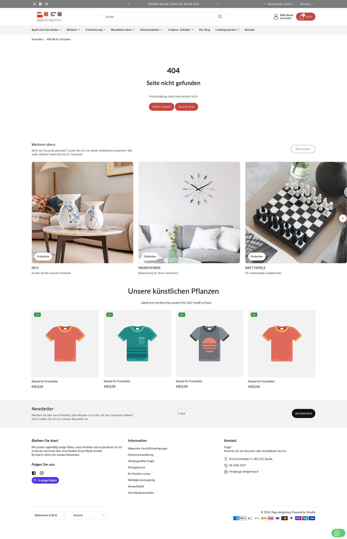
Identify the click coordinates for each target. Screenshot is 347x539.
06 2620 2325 (237, 465)
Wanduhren (149, 268)
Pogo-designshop (281, 512)
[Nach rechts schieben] (343, 218)
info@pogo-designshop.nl (244, 471)
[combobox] (165, 16)
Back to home (187, 106)
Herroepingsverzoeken (141, 492)
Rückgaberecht (136, 467)
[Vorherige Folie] (129, 4)
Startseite (37, 39)
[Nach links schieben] (36, 218)
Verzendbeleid (136, 486)
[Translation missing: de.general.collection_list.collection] (82, 212)
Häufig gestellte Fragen (141, 461)
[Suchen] (220, 16)
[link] (303, 149)
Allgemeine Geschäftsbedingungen (148, 448)
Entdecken (43, 256)
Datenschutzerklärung (140, 454)
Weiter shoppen (161, 106)
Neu (35, 268)
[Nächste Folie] (218, 4)
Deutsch (78, 515)
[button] (305, 17)
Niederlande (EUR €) (46, 515)
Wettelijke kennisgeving (141, 480)
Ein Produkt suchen (139, 473)
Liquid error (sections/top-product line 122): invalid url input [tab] (176, 302)
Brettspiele (255, 268)
